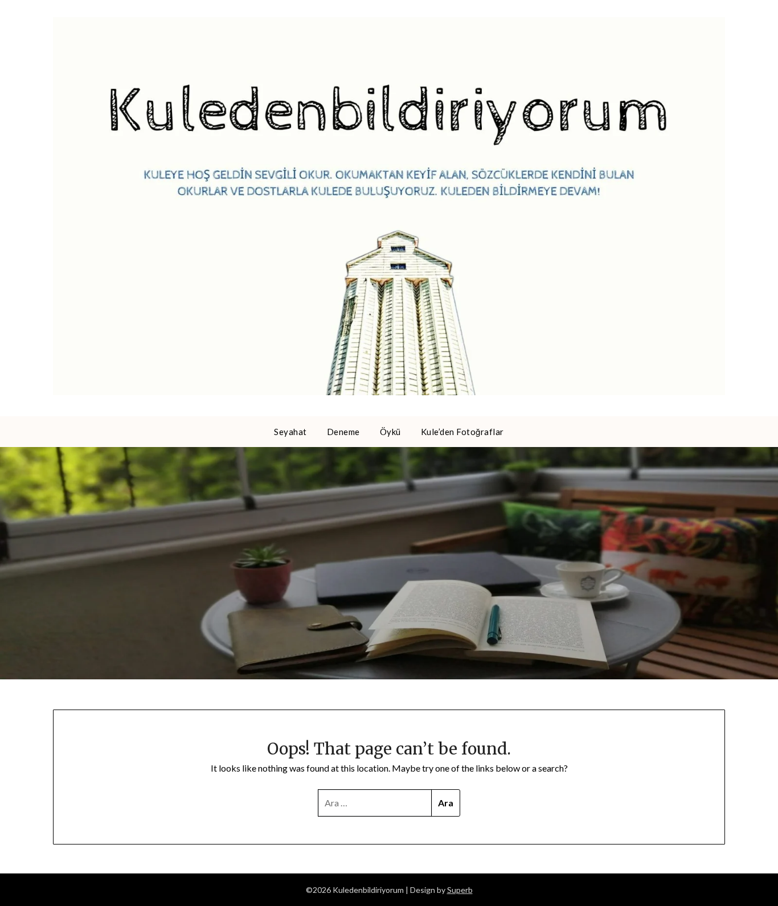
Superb (460, 890)
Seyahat (290, 432)
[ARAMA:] (375, 803)
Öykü (390, 432)
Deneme (343, 432)
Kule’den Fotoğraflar (462, 432)
